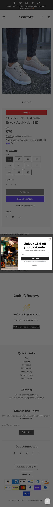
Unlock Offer (35, 258)
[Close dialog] (50, 239)
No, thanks (35, 265)
